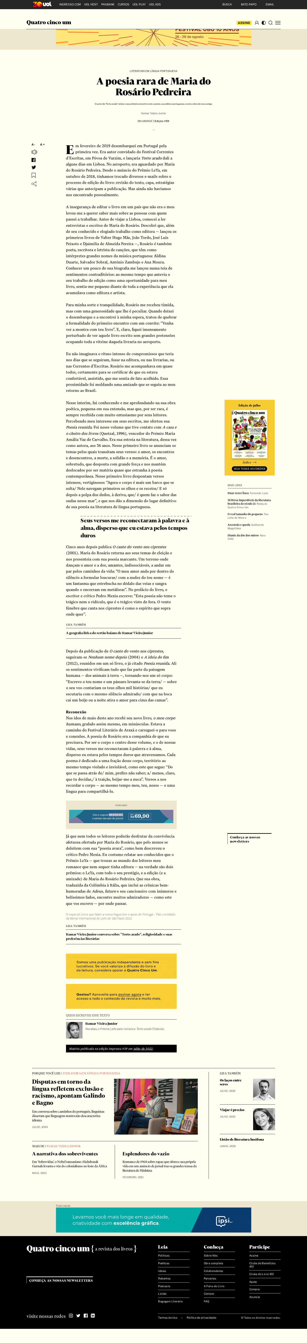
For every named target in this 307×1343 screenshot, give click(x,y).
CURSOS (123, 4)
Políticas (164, 1255)
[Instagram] (71, 1316)
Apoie (253, 1281)
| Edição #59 (160, 121)
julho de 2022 (143, 1048)
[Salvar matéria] (34, 175)
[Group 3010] (121, 997)
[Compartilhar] (34, 183)
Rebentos (164, 1278)
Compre (254, 1289)
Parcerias (210, 1278)
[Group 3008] (121, 967)
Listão (162, 1293)
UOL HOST (91, 4)
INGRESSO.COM (70, 4)
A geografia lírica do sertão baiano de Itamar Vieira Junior (109, 633)
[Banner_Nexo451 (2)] (121, 817)
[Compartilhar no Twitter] (34, 167)
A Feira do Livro (214, 1286)
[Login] (257, 23)
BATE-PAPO (248, 4)
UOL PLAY (139, 4)
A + (42, 144)
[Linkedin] (93, 1316)
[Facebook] (86, 1316)
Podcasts (164, 1286)
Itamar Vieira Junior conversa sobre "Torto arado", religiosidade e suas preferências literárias (119, 936)
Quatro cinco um (49, 22)
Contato (209, 1293)
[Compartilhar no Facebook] (34, 160)
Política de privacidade (201, 1317)
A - (34, 144)
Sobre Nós (211, 1255)
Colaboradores (213, 1271)
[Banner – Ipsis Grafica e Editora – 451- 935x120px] (153, 1220)
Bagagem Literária (170, 1301)
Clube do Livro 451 (261, 1274)
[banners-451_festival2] (153, 33)
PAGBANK (107, 4)
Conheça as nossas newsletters (61, 1280)
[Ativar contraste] (264, 23)
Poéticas (163, 1263)
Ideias (162, 1271)
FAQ (206, 1301)
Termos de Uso (167, 1317)
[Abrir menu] (277, 23)
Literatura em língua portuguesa (153, 71)
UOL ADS (155, 4)
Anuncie (254, 1297)
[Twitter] (78, 1316)
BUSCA (227, 4)
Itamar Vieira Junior (153, 113)
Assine (244, 23)
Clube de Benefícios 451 (262, 1265)
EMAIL (270, 4)
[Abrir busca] (270, 23)
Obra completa (213, 1263)
